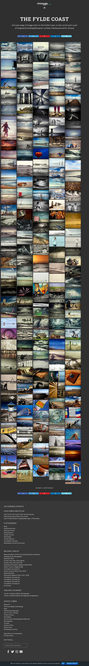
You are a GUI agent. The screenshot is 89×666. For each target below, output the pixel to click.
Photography (8, 621)
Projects (7, 623)
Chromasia (44, 4)
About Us (7, 604)
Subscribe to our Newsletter (13, 633)
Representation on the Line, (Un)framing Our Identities (22, 554)
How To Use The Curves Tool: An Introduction (19, 514)
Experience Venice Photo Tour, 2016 (16, 516)
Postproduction (9, 539)
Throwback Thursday (11, 541)
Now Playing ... (9, 639)
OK (63, 663)
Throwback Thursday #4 (12, 577)
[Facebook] (8, 651)
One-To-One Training (11, 612)
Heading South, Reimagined (13, 556)
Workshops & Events (10, 629)
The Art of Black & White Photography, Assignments (21, 595)
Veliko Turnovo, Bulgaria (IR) (13, 567)
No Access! (7, 585)
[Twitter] (12, 651)
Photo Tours (8, 627)
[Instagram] (17, 651)
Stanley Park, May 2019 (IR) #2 (14, 560)
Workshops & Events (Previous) (14, 543)
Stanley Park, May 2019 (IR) (13, 563)
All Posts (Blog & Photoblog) (13, 606)
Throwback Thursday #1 (12, 583)
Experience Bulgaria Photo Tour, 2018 (16, 575)
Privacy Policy (8, 625)
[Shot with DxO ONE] (73, 52)
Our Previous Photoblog (12, 619)
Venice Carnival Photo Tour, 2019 (15, 571)
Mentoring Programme (11, 610)
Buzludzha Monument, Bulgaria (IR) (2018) (18, 565)
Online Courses (9, 534)
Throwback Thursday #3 (12, 579)
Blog (5, 526)
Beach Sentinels (9, 573)
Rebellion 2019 (9, 558)
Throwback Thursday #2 (12, 581)
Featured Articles (9, 528)
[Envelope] (21, 651)
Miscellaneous (8, 532)
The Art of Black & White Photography (16, 593)
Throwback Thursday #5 (12, 569)
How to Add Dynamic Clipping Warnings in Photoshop (21, 518)
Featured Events (9, 530)
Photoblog (7, 537)
